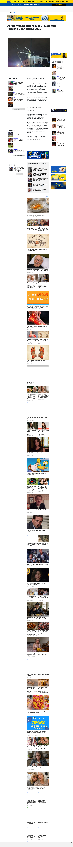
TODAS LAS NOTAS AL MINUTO (18, 109)
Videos (31, 4)
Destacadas (24, 4)
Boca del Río (24, 1)
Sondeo (39, 4)
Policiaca (51, 1)
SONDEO (12, 165)
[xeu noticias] (9, 1)
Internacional (40, 1)
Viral (28, 4)
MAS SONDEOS (20, 174)
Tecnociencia (67, 1)
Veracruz (19, 1)
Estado (29, 1)
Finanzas (19, 4)
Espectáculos (56, 1)
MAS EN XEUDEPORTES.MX (19, 155)
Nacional (34, 1)
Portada (14, 1)
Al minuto (14, 4)
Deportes (46, 1)
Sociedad (62, 1)
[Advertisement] (17, 119)
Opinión (35, 4)
